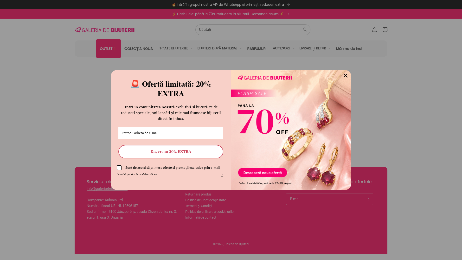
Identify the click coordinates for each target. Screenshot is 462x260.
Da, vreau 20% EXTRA (171, 151)
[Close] (345, 75)
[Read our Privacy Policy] (222, 175)
